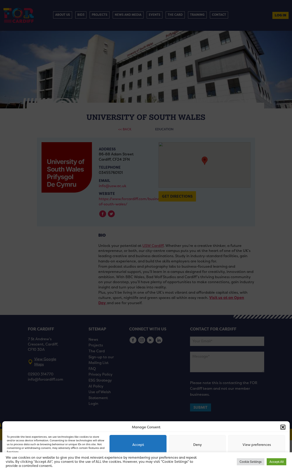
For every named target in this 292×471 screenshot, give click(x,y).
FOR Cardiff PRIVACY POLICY (24, 462)
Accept (138, 444)
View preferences (256, 444)
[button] (283, 427)
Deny (197, 444)
